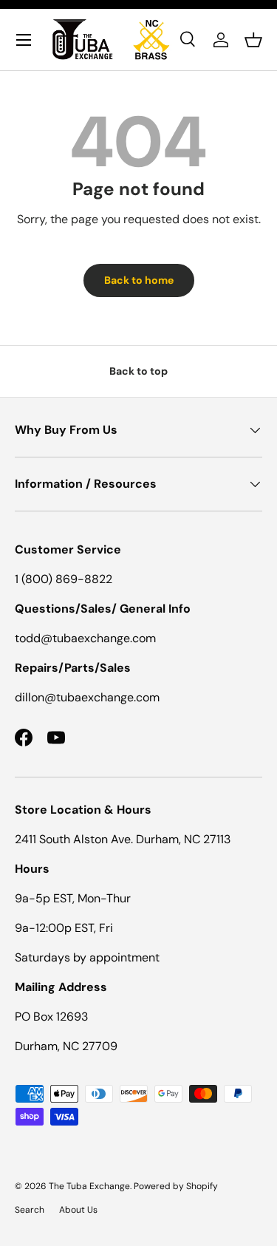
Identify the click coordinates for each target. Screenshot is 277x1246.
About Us (78, 1210)
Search (29, 1210)
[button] (253, 40)
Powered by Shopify (176, 1186)
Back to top (138, 371)
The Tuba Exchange (89, 1186)
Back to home (139, 280)
